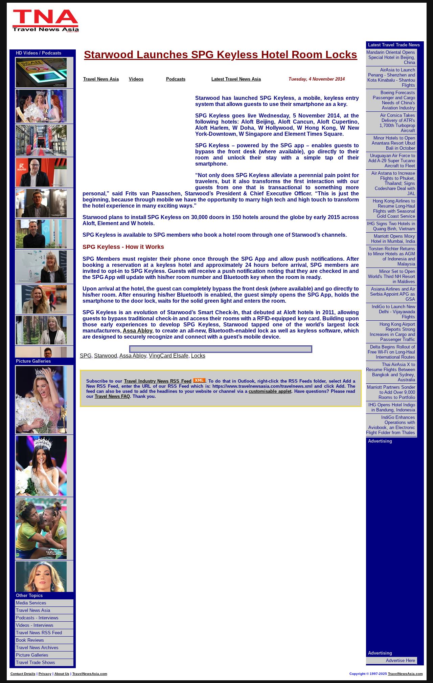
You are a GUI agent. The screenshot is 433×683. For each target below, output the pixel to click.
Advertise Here (400, 660)
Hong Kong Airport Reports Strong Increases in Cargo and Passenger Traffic (392, 332)
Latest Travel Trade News (394, 44)
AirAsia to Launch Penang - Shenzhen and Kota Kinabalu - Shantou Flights (391, 77)
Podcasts (175, 79)
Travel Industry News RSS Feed (157, 381)
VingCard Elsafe (168, 356)
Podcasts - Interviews (37, 617)
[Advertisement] (254, 20)
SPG (85, 356)
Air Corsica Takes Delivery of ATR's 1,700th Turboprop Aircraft (397, 123)
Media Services (31, 602)
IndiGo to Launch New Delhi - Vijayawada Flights (393, 311)
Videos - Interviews (34, 625)
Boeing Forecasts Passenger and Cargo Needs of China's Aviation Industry (394, 100)
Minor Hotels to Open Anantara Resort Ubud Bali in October (393, 143)
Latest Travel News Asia (236, 79)
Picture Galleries (33, 361)
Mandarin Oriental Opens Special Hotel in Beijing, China (390, 57)
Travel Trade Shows (35, 662)
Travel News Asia (101, 79)
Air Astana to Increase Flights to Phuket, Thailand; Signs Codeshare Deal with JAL (393, 183)
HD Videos (27, 53)
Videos (136, 79)
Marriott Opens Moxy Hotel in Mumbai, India (393, 239)
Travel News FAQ (112, 396)
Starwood (105, 356)
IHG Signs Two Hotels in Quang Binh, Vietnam (391, 226)
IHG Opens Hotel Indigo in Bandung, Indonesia (391, 407)
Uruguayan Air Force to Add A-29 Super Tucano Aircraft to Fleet (391, 160)
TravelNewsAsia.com (89, 674)
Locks (198, 356)
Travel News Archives (37, 647)
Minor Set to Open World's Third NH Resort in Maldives (391, 276)
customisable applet (270, 391)
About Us (61, 674)
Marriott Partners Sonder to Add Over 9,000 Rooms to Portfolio (391, 392)
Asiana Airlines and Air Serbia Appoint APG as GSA (392, 294)
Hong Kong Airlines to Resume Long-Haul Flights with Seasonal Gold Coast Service (394, 208)
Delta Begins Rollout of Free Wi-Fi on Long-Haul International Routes (391, 352)
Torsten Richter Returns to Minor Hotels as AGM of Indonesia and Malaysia (391, 256)
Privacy (45, 674)
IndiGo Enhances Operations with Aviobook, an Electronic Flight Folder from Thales (390, 425)
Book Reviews (30, 640)
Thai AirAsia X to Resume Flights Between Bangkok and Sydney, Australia (390, 372)
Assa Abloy (137, 331)
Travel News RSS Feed (39, 632)
